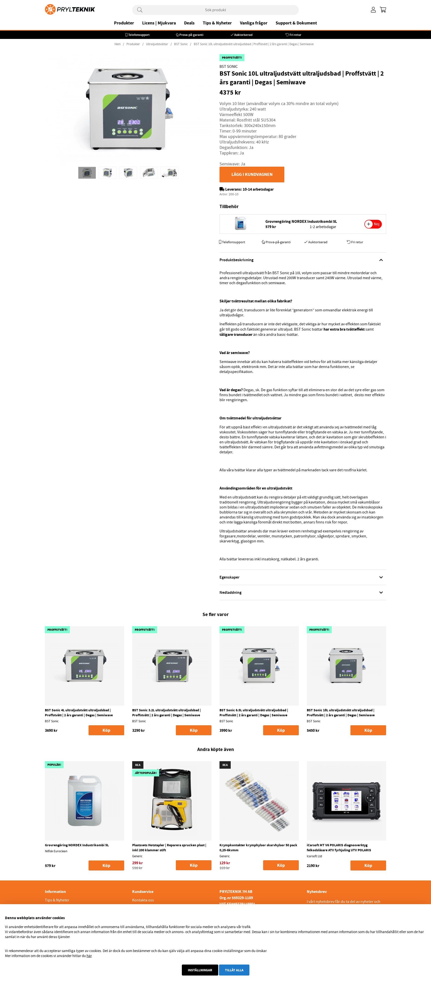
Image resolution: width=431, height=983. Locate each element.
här (89, 955)
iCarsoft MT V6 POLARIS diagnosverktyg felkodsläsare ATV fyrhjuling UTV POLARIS (339, 848)
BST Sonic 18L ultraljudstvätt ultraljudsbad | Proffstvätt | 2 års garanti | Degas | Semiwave (341, 713)
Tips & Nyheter (217, 23)
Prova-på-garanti (191, 35)
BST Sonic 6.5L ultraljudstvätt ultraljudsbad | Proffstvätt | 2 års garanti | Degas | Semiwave (253, 713)
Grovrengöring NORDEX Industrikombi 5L (301, 221)
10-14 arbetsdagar (258, 189)
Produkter (124, 23)
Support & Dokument (296, 23)
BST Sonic (181, 44)
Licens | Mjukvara (159, 23)
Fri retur (295, 35)
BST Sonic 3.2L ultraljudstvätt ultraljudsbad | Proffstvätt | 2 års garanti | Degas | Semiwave (166, 713)
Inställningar (200, 970)
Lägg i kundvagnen (252, 174)
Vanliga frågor (253, 23)
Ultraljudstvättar (157, 44)
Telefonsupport (139, 35)
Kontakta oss (143, 900)
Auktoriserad (243, 35)
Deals (189, 23)
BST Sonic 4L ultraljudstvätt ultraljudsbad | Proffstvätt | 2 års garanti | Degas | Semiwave (79, 713)
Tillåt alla (234, 970)
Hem (117, 44)
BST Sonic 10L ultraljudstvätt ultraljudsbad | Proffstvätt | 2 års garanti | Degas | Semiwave (254, 44)
